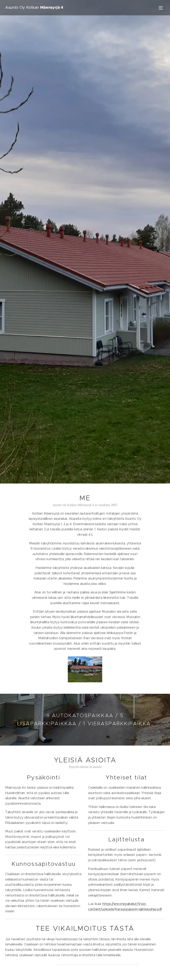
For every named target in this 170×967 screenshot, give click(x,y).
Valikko (161, 8)
